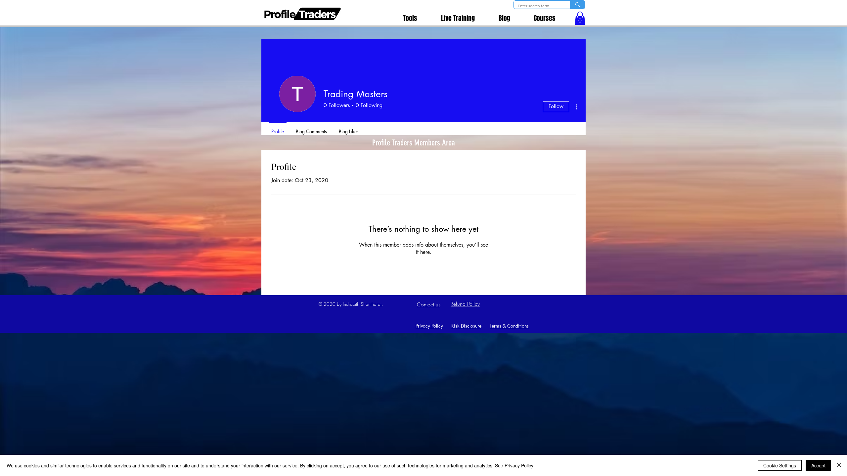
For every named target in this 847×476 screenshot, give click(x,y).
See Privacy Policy (514, 465)
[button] (580, 18)
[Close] (839, 465)
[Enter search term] (577, 5)
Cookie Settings (779, 465)
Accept (818, 465)
